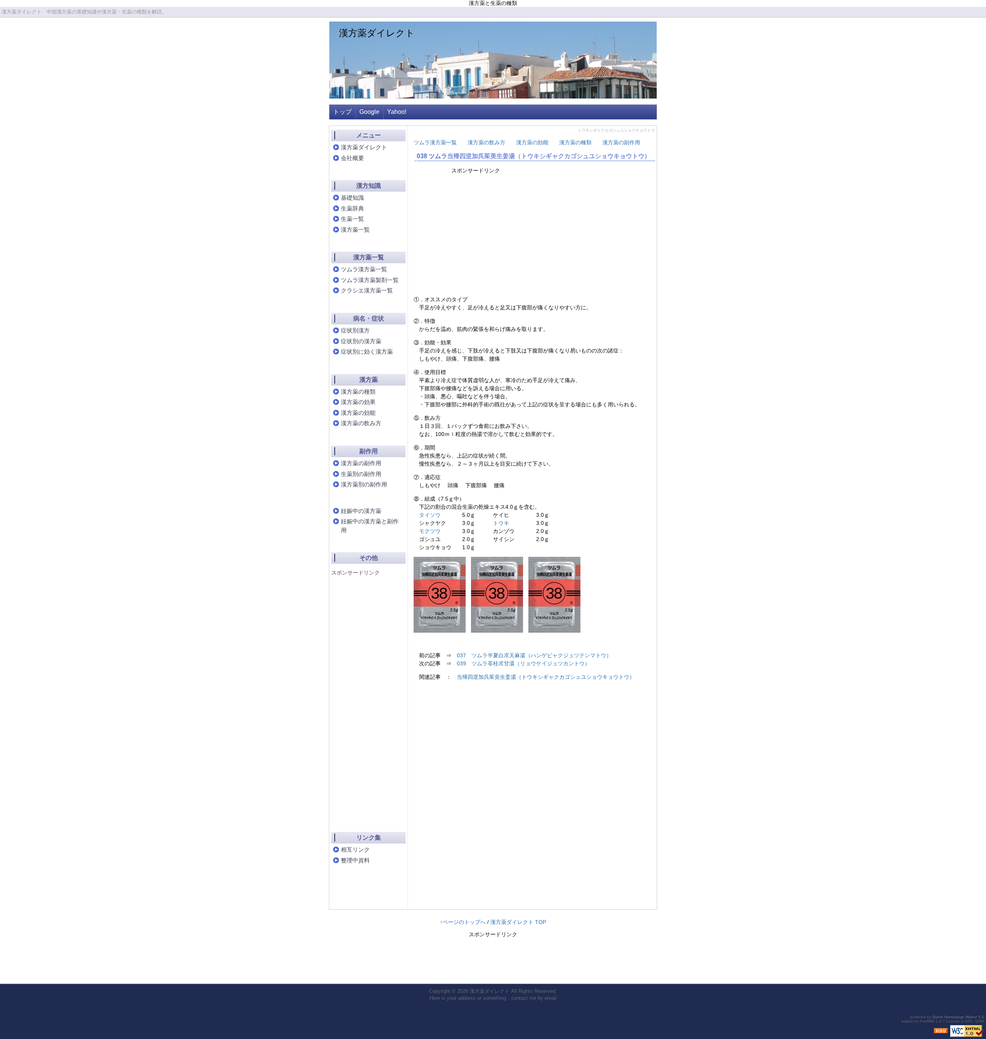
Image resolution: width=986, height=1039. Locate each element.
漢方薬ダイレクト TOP (518, 922)
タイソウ (430, 515)
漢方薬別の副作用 (364, 484)
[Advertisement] (517, 234)
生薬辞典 (352, 208)
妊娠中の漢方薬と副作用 (370, 525)
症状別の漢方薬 (361, 341)
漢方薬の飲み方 (486, 142)
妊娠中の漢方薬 (361, 511)
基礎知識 (352, 197)
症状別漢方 (355, 330)
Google (369, 112)
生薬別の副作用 (361, 474)
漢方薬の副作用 (621, 142)
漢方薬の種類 (575, 142)
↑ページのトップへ (463, 922)
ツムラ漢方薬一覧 (435, 142)
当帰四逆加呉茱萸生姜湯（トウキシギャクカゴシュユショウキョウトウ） (549, 156)
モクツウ (430, 531)
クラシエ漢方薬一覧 (367, 290)
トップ (342, 112)
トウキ (501, 523)
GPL (969, 1021)
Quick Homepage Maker (954, 1017)
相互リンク (355, 849)
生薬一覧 (352, 218)
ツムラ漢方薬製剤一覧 (370, 280)
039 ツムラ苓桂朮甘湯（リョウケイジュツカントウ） (523, 663)
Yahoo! (396, 112)
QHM (979, 1021)
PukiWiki (927, 1021)
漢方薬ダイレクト (377, 33)
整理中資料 (355, 860)
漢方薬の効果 (358, 402)
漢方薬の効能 (532, 142)
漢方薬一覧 (355, 229)
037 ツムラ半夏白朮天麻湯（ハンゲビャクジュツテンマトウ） (534, 655)
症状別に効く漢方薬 (367, 351)
